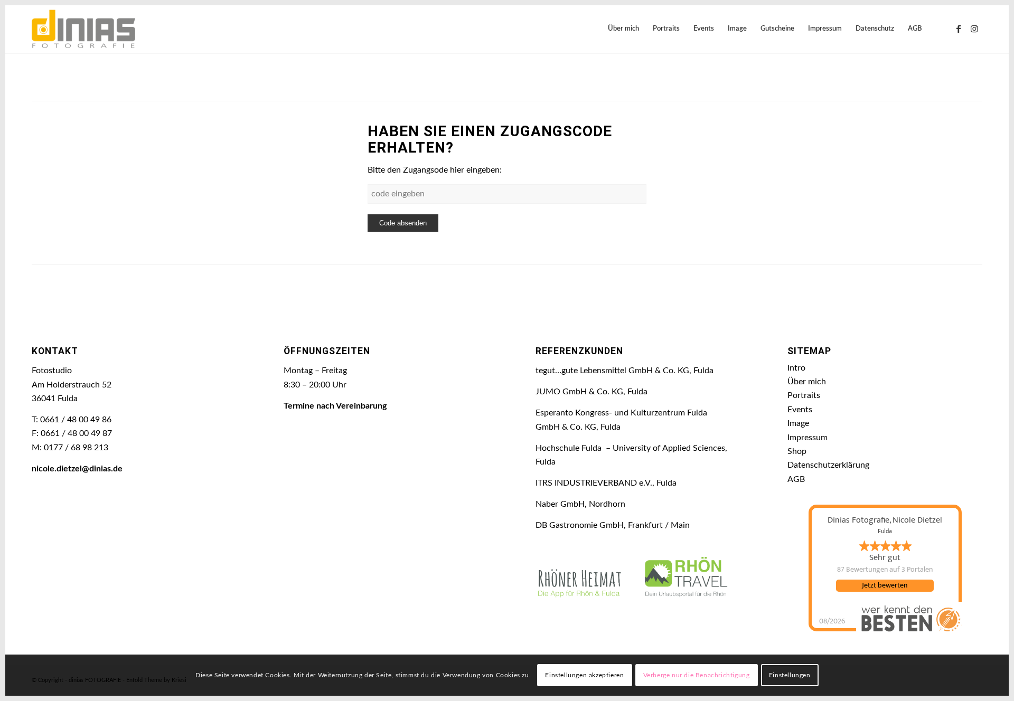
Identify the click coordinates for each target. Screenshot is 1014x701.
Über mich (806, 381)
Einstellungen (790, 675)
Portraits (803, 395)
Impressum (807, 437)
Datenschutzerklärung (828, 465)
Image (798, 423)
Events (799, 409)
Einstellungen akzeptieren (584, 675)
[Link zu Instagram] (974, 28)
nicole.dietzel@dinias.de (77, 469)
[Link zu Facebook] (958, 28)
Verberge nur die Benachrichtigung (696, 675)
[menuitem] (623, 29)
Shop (796, 451)
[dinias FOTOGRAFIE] (83, 29)
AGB (796, 479)
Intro (796, 368)
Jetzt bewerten (884, 585)
